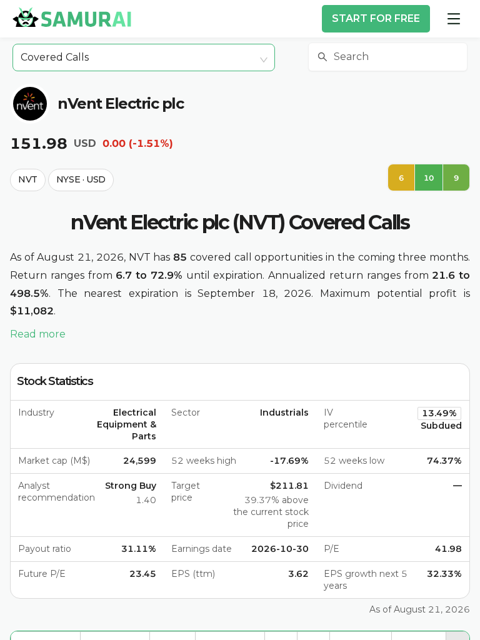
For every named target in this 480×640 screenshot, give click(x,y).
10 (429, 177)
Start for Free (376, 18)
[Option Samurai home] (71, 17)
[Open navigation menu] (454, 18)
